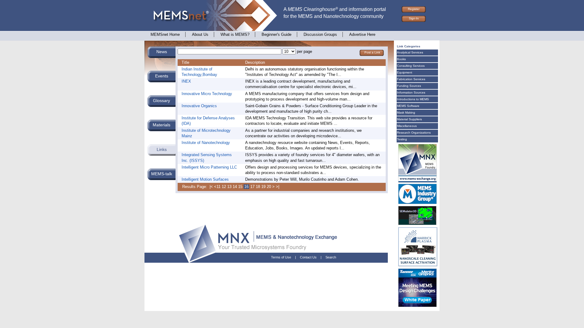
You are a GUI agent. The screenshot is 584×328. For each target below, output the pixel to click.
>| (277, 186)
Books (401, 59)
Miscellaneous (407, 126)
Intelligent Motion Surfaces (205, 179)
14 (235, 186)
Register (413, 9)
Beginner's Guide (276, 34)
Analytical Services (410, 52)
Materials (161, 124)
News (161, 51)
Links (162, 149)
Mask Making (406, 112)
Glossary (161, 100)
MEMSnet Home (165, 34)
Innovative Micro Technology (207, 93)
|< (211, 186)
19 (263, 186)
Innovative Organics (199, 106)
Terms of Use (281, 257)
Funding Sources (409, 85)
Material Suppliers (409, 119)
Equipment (404, 72)
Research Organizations (414, 132)
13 (229, 186)
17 (252, 186)
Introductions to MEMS (413, 99)
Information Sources (411, 92)
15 (240, 186)
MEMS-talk (161, 173)
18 (258, 186)
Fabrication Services (411, 79)
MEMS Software (408, 106)
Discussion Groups (320, 34)
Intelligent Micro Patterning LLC (209, 167)
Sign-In (414, 18)
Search (330, 257)
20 (269, 186)
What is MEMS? (235, 34)
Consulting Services (411, 65)
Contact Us (308, 257)
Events (161, 75)
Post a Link (372, 52)
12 (224, 186)
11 (219, 186)
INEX (186, 81)
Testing (402, 139)
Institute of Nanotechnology (206, 142)
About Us (200, 34)
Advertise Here (362, 34)
